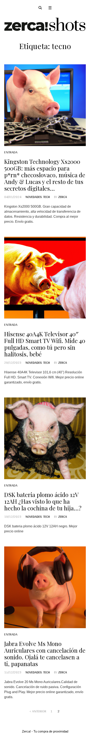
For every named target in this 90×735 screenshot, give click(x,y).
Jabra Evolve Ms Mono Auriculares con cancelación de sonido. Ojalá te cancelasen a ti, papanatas (44, 654)
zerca (62, 197)
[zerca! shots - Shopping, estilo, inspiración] (45, 24)
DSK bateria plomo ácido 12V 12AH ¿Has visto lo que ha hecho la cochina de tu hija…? (42, 501)
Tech (46, 197)
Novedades (34, 197)
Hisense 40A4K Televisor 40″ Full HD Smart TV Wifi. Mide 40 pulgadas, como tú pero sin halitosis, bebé (44, 344)
